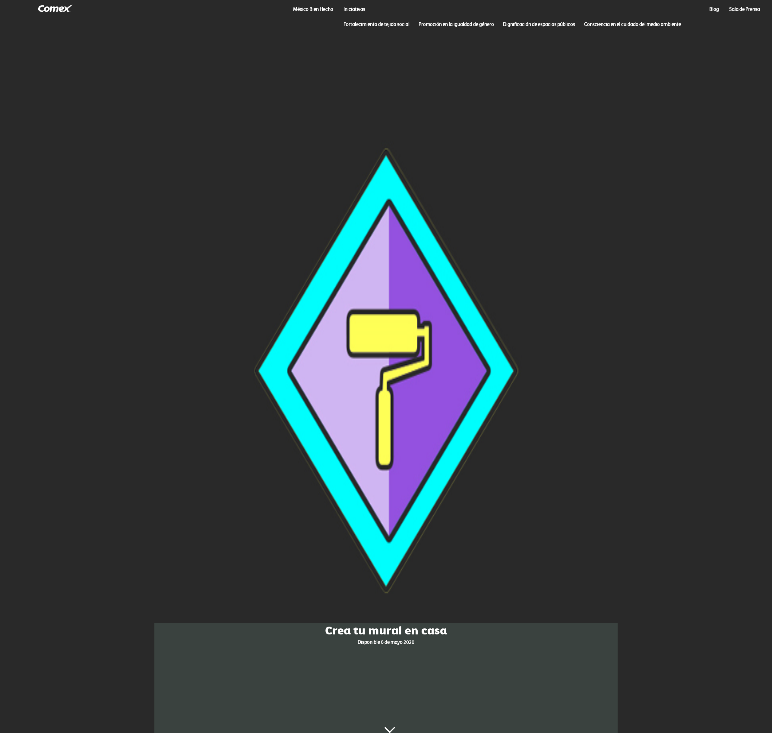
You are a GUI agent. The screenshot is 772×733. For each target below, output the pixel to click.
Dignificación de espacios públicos (539, 24)
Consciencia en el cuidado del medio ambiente (632, 24)
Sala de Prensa (744, 9)
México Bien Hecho (313, 9)
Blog (714, 9)
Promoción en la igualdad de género (456, 24)
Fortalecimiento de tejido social (376, 24)
